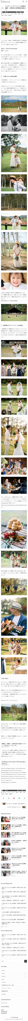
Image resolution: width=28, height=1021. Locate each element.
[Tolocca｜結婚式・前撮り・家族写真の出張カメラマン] (5, 1)
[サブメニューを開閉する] (25, 973)
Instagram (4, 1011)
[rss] (15, 1017)
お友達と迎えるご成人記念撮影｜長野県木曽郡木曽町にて (14, 904)
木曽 (22, 13)
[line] (14, 1017)
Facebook (4, 1013)
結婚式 (22, 12)
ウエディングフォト (10, 13)
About (3, 970)
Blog (3, 979)
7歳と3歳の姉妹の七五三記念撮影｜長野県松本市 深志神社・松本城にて (14, 896)
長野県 (6, 15)
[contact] (17, 1017)
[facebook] (10, 1017)
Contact (4, 982)
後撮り (19, 13)
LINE (2, 1010)
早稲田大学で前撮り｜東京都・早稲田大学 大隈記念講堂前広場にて (14, 923)
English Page (5, 782)
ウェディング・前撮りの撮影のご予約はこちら (14, 750)
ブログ (4, 12)
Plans (3, 973)
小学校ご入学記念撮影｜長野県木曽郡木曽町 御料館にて (14, 915)
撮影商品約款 (5, 991)
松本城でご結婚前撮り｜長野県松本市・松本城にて (13, 900)
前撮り (16, 13)
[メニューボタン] (26, 1)
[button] (3, 798)
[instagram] (12, 1017)
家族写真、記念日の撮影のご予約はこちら (13, 752)
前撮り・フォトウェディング (11, 12)
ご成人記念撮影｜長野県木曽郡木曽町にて (11, 912)
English (4, 994)
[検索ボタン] (23, 1)
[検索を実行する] (25, 961)
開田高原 (9, 15)
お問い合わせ (4, 756)
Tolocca (4, 13)
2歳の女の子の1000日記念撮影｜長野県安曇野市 (13, 919)
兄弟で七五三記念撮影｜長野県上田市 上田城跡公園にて (14, 892)
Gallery (4, 976)
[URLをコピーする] (24, 798)
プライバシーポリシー (7, 988)
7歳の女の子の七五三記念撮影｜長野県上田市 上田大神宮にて (14, 888)
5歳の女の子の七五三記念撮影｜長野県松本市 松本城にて (14, 908)
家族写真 (18, 12)
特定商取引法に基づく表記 (8, 985)
